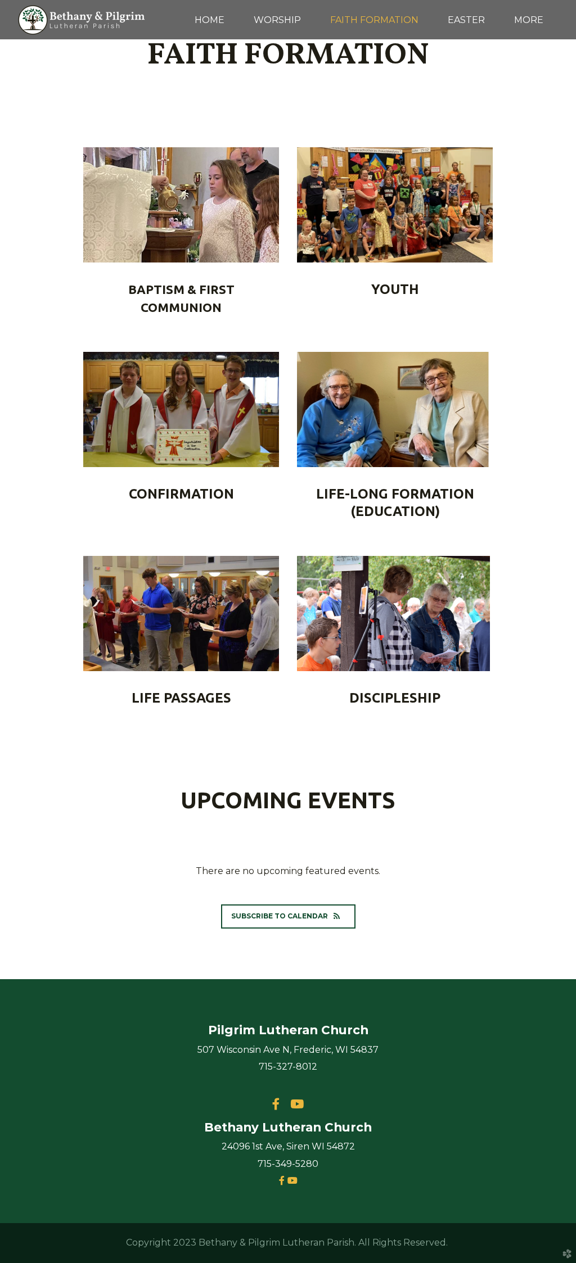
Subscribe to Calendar (279, 916)
